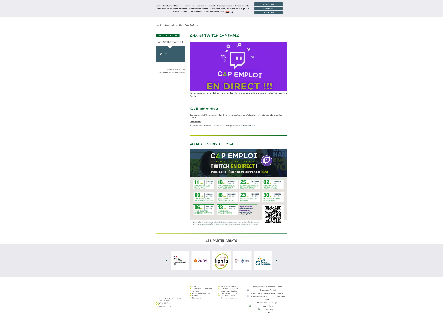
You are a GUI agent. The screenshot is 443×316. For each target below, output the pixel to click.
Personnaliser (268, 8)
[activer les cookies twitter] (172, 54)
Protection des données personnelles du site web (230, 290)
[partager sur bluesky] (178, 54)
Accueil (158, 25)
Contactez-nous (165, 306)
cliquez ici (228, 11)
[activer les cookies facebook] (161, 54)
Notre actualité (170, 25)
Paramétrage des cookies (230, 293)
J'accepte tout (268, 4)
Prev (166, 260)
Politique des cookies (228, 286)
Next (276, 260)
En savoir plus (195, 122)
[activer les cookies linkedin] (166, 54)
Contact (195, 296)
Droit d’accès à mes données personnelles (229, 297)
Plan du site (196, 298)
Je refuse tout (268, 12)
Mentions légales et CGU (201, 293)
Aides (194, 286)
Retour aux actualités (167, 36)
